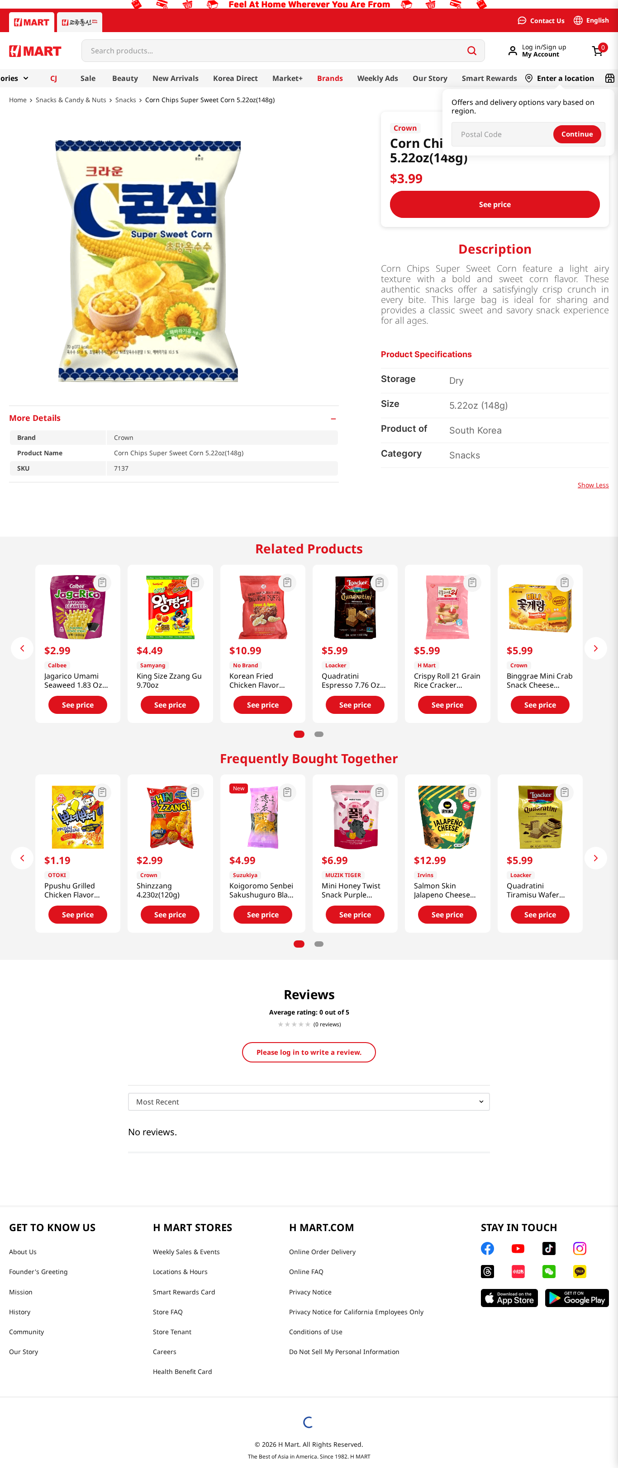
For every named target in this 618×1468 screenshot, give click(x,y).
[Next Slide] (596, 648)
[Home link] (18, 106)
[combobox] (283, 50)
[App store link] (509, 1298)
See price (495, 204)
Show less (593, 485)
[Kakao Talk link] (579, 1271)
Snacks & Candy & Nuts (71, 100)
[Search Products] (472, 51)
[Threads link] (487, 1271)
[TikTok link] (549, 1248)
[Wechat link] (549, 1271)
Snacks (125, 100)
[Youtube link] (518, 1248)
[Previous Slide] (22, 648)
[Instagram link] (579, 1248)
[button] (174, 418)
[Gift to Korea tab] (79, 22)
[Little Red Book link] (518, 1271)
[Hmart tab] (31, 22)
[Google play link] (577, 1298)
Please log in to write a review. (309, 1052)
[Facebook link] (487, 1248)
